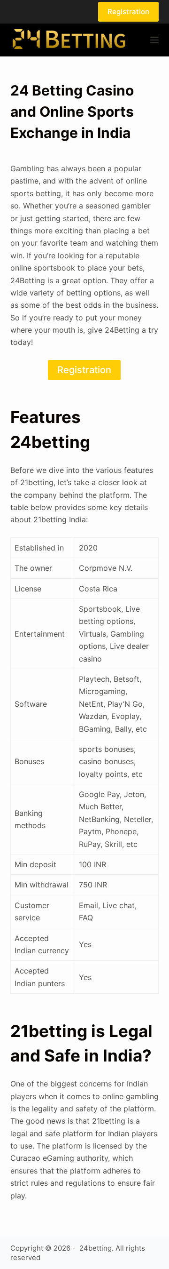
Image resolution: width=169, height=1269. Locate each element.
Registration (128, 11)
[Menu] (154, 40)
